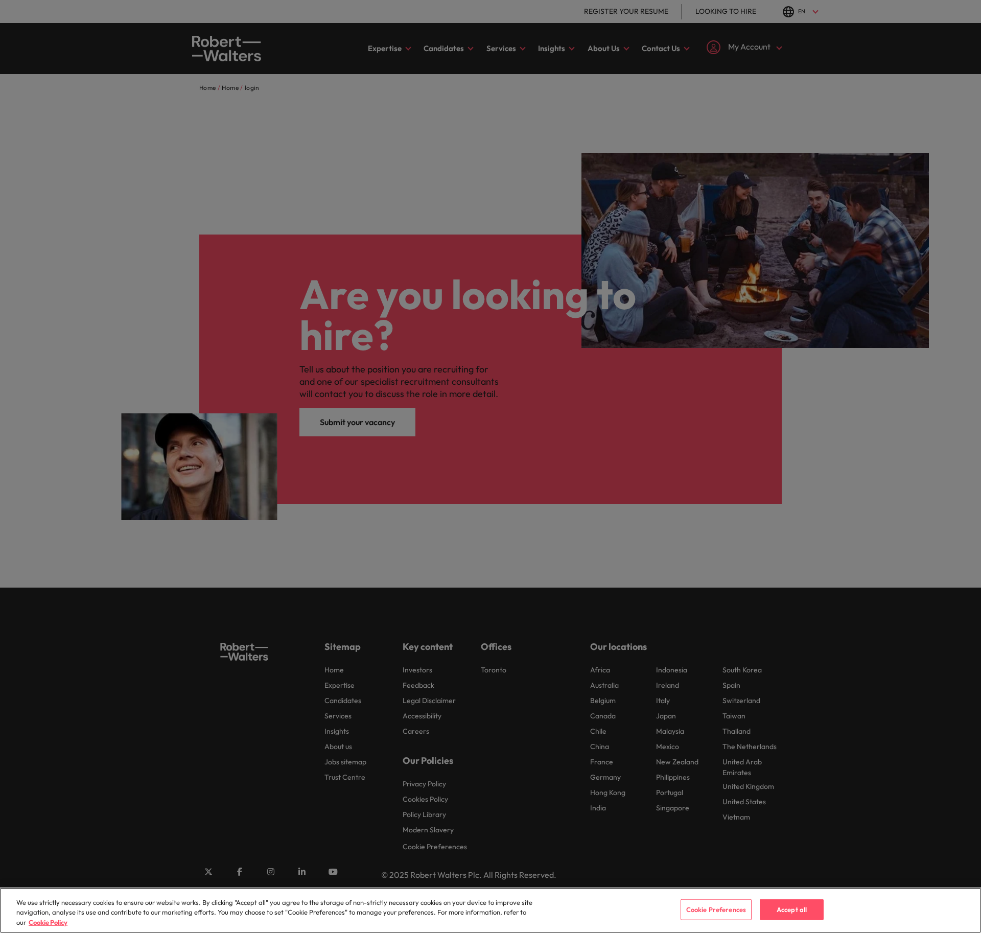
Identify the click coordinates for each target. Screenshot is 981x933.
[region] (490, 910)
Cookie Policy (48, 922)
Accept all (792, 909)
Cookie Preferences (716, 909)
